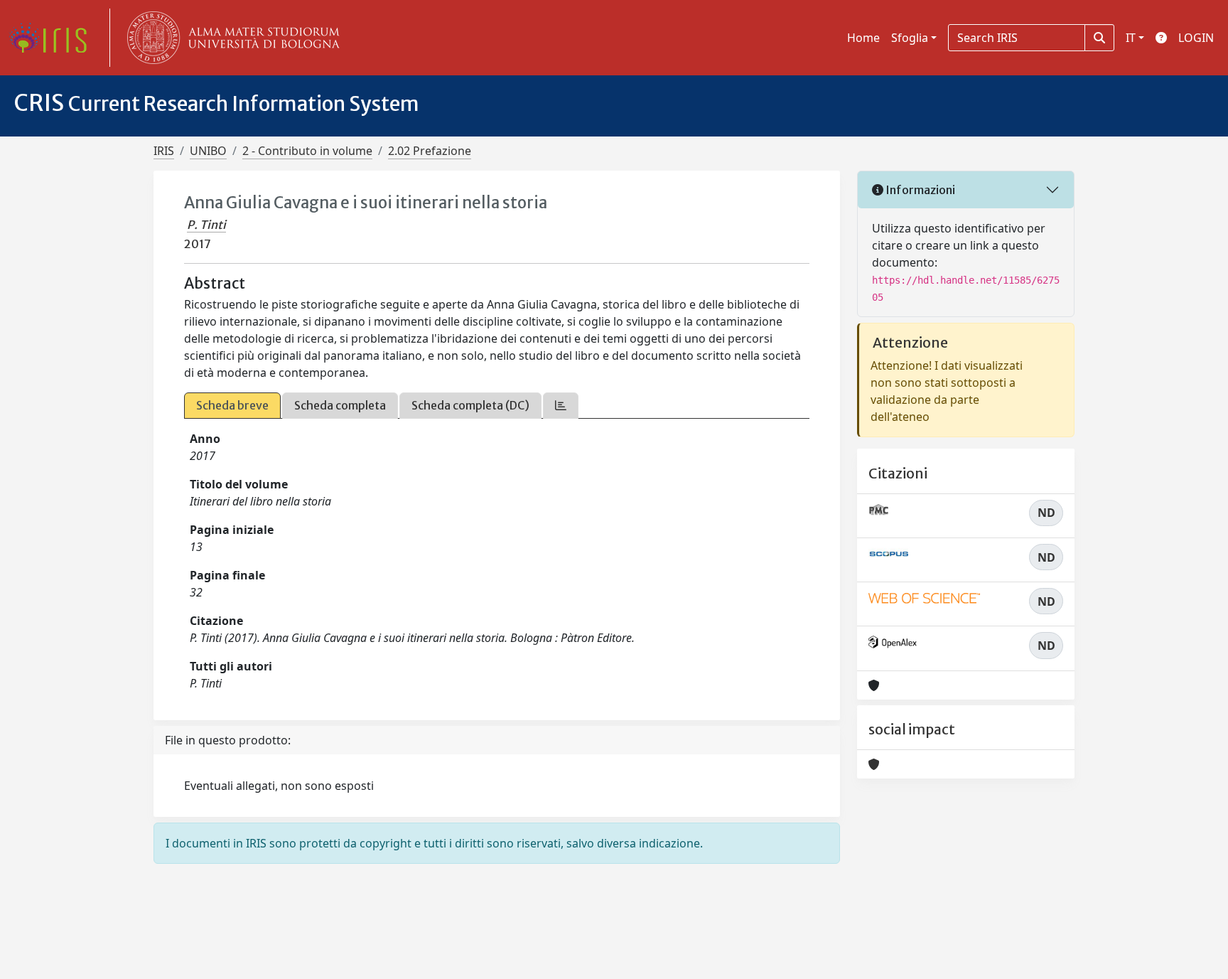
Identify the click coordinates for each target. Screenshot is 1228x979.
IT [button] (1131, 38)
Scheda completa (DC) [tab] (470, 405)
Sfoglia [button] (909, 38)
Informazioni (919, 190)
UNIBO (208, 151)
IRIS (164, 151)
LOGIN (1196, 38)
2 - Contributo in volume (307, 151)
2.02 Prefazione (429, 151)
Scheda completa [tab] (340, 405)
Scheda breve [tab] (232, 405)
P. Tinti (206, 225)
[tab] (560, 405)
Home (863, 38)
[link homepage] (53, 37)
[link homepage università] (230, 38)
